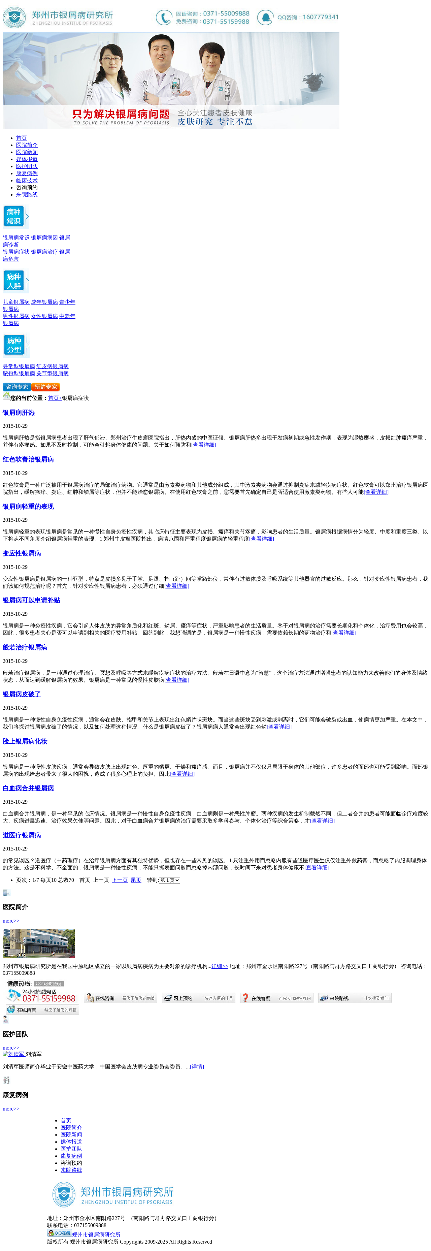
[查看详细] (203, 445)
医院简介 (27, 145)
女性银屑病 (44, 316)
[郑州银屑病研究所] (171, 127)
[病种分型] (16, 291)
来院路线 (27, 194)
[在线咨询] (17, 389)
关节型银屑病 (52, 373)
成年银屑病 (44, 302)
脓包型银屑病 (19, 373)
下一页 (120, 880)
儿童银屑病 (16, 302)
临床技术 (27, 180)
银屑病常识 (16, 237)
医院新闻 (27, 152)
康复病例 (27, 173)
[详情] (197, 1066)
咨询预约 (27, 187)
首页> (55, 398)
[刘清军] (14, 1054)
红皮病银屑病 (52, 366)
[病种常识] (16, 227)
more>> (11, 921)
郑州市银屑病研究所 (96, 1235)
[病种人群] (16, 356)
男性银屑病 (16, 316)
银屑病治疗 (44, 252)
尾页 (136, 880)
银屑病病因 (44, 237)
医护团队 (27, 166)
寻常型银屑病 (19, 366)
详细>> (219, 966)
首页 (21, 138)
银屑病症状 (16, 252)
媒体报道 (27, 159)
